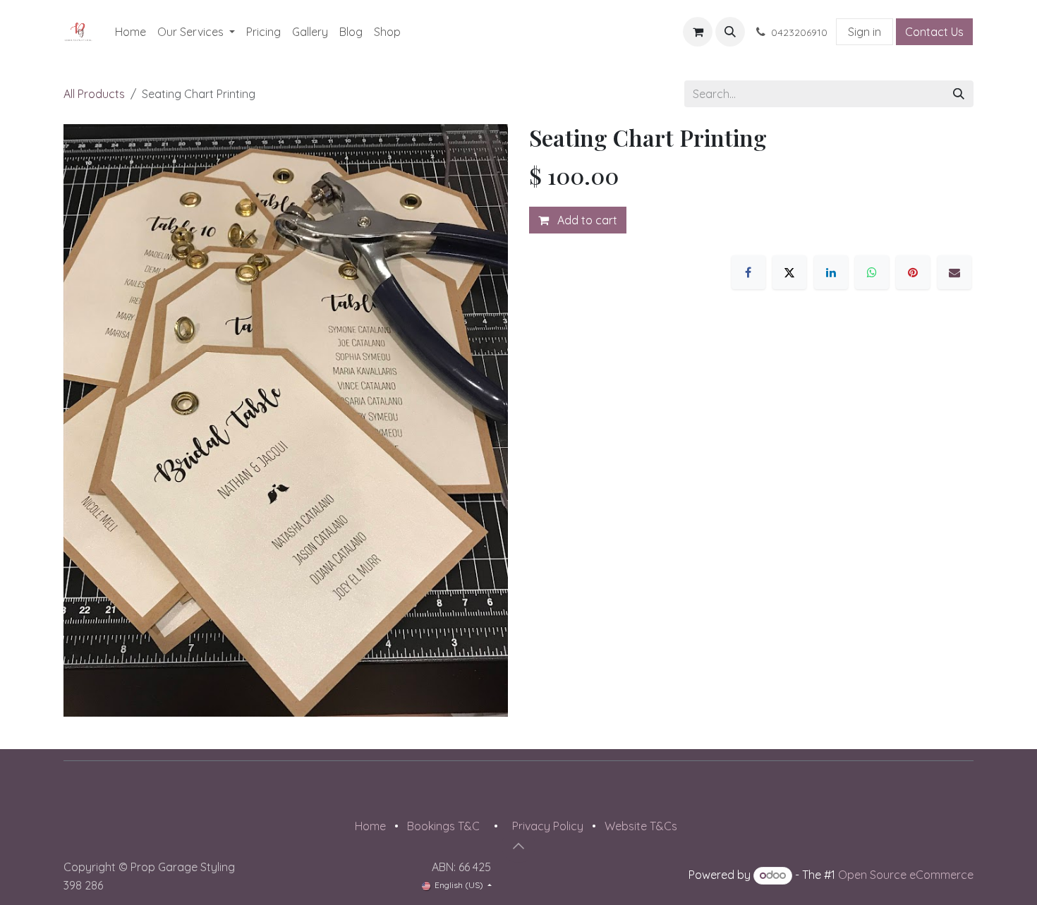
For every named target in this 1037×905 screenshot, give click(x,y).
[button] (730, 32)
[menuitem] (130, 32)
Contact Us (934, 32)
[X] (789, 272)
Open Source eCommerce (906, 875)
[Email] (954, 272)
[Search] (959, 93)
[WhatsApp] (872, 272)
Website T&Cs (641, 826)
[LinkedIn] (831, 272)
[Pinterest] (913, 272)
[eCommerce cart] (697, 32)
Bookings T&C (443, 826)
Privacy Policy (547, 826)
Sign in (864, 32)
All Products (94, 94)
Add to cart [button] (585, 220)
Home (370, 826)
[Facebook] (748, 272)
